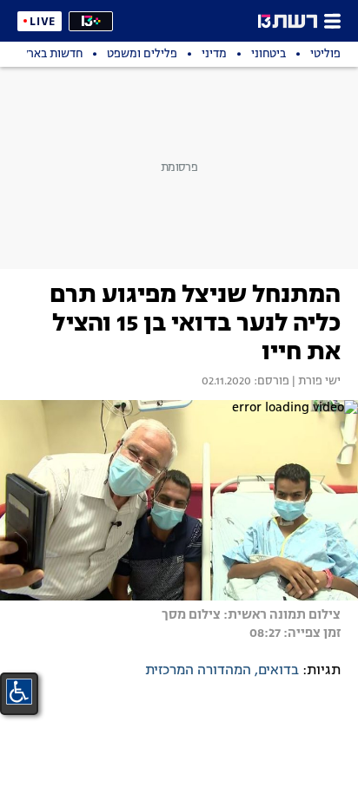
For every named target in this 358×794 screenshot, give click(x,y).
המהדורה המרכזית (198, 670)
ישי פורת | (315, 382)
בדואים (278, 670)
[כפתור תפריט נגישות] (19, 692)
